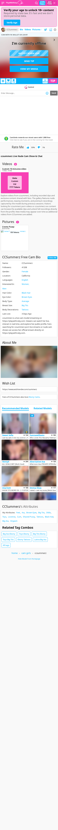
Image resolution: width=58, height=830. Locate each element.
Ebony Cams (34, 397)
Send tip (29, 61)
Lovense (11, 516)
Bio (21, 29)
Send (54, 93)
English (25, 280)
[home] (15, 3)
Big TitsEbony (39, 533)
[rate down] (38, 147)
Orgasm (13, 521)
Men (4, 288)
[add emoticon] (47, 93)
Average (25, 301)
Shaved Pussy (29, 516)
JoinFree (42, 3)
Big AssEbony (9, 533)
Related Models (43, 408)
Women (25, 284)
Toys (4, 516)
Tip (52, 81)
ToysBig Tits (8, 539)
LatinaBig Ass (40, 539)
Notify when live (29, 53)
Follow (8, 82)
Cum (19, 516)
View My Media (29, 68)
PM (13, 82)
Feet (18, 512)
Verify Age (12, 22)
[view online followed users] (36, 3)
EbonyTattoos (24, 539)
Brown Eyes (27, 297)
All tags (6, 545)
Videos (28, 29)
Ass (23, 512)
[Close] (55, 29)
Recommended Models (15, 408)
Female (25, 271)
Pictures (37, 29)
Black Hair (26, 292)
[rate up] (27, 147)
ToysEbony (24, 533)
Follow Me (52, 257)
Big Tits (25, 305)
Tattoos (25, 309)
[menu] (2, 3)
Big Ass (5, 521)
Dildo (48, 512)
